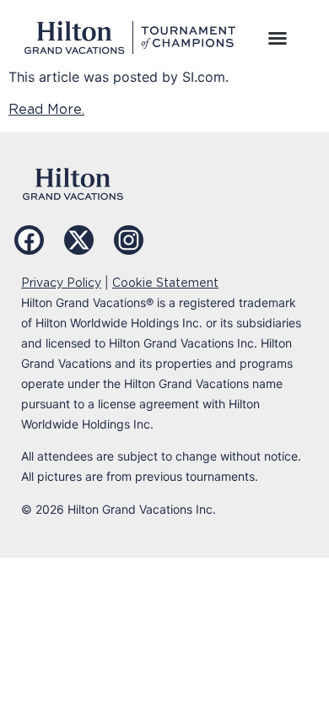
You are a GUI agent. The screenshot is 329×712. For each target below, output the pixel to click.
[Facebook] (29, 240)
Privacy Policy (61, 282)
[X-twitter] (79, 240)
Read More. (46, 109)
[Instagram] (128, 240)
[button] (277, 38)
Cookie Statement (165, 282)
